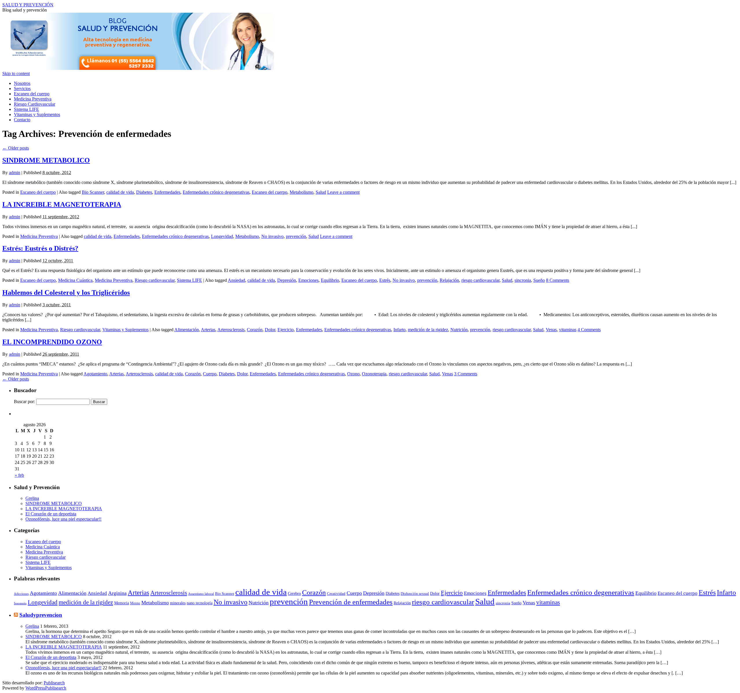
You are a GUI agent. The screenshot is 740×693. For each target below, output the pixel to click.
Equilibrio (330, 280)
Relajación (449, 280)
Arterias (208, 329)
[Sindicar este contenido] (16, 615)
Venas (551, 329)
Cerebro (294, 593)
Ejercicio (286, 329)
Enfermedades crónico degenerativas (216, 192)
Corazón (254, 329)
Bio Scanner (93, 192)
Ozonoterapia (374, 373)
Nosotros (22, 83)
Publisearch (54, 682)
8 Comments (557, 280)
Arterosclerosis (231, 329)
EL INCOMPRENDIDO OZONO (52, 342)
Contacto (22, 119)
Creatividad (336, 594)
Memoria (121, 603)
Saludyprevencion (40, 615)
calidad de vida (120, 192)
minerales (178, 603)
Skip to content (16, 73)
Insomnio (20, 603)
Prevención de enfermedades (351, 602)
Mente (135, 603)
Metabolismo (301, 192)
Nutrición (459, 329)
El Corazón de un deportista (50, 513)
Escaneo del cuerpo (31, 93)
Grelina (32, 498)
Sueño (539, 280)
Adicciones (21, 593)
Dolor (270, 329)
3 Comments (465, 373)
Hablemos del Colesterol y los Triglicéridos (66, 292)
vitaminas (567, 329)
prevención (296, 236)
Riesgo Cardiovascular (34, 104)
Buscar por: (24, 401)
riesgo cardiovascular (480, 280)
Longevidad (222, 236)
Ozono (353, 373)
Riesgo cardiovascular (155, 280)
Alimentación (186, 329)
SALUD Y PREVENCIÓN (27, 4)
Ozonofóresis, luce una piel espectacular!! (63, 519)
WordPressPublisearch (45, 687)
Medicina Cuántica (75, 280)
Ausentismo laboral (201, 593)
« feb (19, 475)
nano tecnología (199, 603)
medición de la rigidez (428, 329)
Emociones (308, 280)
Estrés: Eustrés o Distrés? (40, 248)
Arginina (117, 593)
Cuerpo (210, 373)
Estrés (384, 280)
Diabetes (144, 192)
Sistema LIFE (26, 109)
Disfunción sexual (415, 594)
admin (14, 172)
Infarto (399, 329)
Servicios (22, 88)
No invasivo (272, 236)
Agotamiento (95, 373)
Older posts (15, 148)
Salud (321, 192)
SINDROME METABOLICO (46, 160)
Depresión (286, 280)
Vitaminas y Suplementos (37, 114)
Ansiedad (236, 280)
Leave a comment (343, 192)
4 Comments (589, 329)
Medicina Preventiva (32, 98)
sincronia (523, 280)
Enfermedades (167, 192)
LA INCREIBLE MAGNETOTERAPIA (61, 204)
